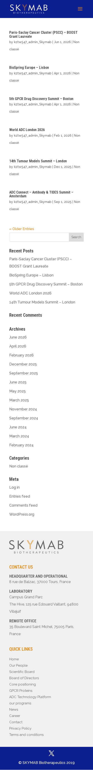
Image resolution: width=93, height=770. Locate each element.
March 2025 (19, 400)
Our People (18, 665)
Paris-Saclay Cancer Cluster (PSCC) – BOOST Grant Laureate (43, 34)
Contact (15, 722)
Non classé (18, 466)
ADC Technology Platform (30, 697)
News (13, 710)
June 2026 (18, 337)
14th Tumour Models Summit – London (38, 161)
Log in (14, 487)
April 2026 (17, 346)
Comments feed (23, 505)
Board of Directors (24, 678)
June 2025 (17, 382)
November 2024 (23, 409)
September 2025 (23, 373)
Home (14, 659)
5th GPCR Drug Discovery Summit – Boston (41, 99)
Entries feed (19, 496)
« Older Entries (21, 229)
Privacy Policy (20, 728)
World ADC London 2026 (27, 130)
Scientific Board (22, 672)
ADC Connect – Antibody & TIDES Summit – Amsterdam (41, 194)
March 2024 (19, 436)
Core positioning (22, 684)
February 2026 (21, 355)
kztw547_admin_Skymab (32, 42)
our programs (20, 703)
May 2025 (17, 391)
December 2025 (23, 364)
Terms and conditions (26, 735)
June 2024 (18, 427)
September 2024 (23, 418)
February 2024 (21, 445)
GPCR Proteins (20, 691)
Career (14, 716)
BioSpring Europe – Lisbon (29, 67)
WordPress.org (21, 514)
